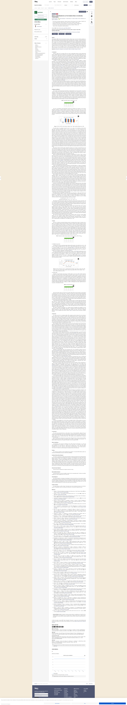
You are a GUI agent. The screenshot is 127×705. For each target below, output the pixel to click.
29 (59, 94)
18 (75, 66)
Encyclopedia (76, 695)
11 (68, 62)
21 (61, 68)
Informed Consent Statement (39, 54)
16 (62, 65)
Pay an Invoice (56, 691)
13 (56, 64)
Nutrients (35, 683)
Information (59, 1)
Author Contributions (38, 51)
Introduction (36, 45)
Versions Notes (68, 33)
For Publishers (66, 694)
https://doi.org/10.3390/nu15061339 (65, 28)
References (36, 58)
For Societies (66, 695)
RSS (87, 683)
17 (63, 65)
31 (52, 156)
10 (79, 61)
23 (72, 70)
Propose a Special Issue (40, 19)
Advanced (90, 5)
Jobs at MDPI (56, 694)
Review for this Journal (41, 17)
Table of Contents (37, 43)
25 (61, 93)
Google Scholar (59, 492)
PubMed (67, 492)
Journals (50, 1)
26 (61, 160)
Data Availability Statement (38, 55)
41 (58, 405)
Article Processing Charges (58, 690)
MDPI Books (75, 691)
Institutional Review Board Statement (40, 53)
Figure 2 (79, 255)
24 (73, 70)
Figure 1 (59, 110)
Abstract (36, 44)
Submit (91, 1)
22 (75, 68)
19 (61, 67)
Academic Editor (37, 24)
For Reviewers (66, 691)
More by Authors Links (38, 31)
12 (69, 62)
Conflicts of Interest (37, 57)
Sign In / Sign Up (85, 1)
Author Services (65, 1)
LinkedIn (85, 690)
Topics (55, 1)
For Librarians (66, 693)
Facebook (85, 691)
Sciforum (75, 690)
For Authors (65, 690)
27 (62, 160)
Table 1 (80, 90)
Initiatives (71, 1)
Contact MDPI (56, 693)
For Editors (65, 692)
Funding (36, 52)
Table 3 (71, 310)
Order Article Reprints (82, 11)
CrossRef (63, 492)
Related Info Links (37, 29)
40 (57, 405)
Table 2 (80, 232)
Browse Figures (61, 33)
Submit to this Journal (41, 15)
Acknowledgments (37, 56)
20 (77, 67)
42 (76, 413)
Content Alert (91, 683)
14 (73, 68)
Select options (37, 693)
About (76, 1)
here (67, 674)
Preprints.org (76, 692)
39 (71, 403)
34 (58, 195)
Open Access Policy (57, 692)
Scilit (74, 693)
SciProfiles (75, 694)
